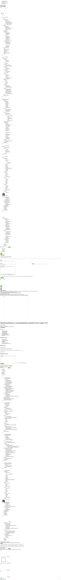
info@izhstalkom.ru (9, 348)
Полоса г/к (7, 85)
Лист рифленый (6, 47)
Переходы (7, 102)
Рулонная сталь (6, 393)
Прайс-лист (4, 341)
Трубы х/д (5, 208)
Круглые (7, 198)
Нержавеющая (8, 221)
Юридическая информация (6, 343)
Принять (1, 543)
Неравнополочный (8, 426)
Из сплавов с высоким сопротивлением (8, 228)
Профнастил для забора (9, 391)
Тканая (7, 241)
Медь (5, 177)
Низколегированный (9, 23)
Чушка (7, 165)
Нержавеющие (6, 206)
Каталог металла (5, 291)
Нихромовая (8, 527)
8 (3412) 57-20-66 (3, 347)
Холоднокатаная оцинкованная (10, 531)
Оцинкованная (8, 42)
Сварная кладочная (9, 535)
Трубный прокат (4, 332)
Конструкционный (8, 22)
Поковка (5, 153)
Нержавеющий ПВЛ (9, 386)
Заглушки (7, 455)
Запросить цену (2, 327)
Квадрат (5, 66)
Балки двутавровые (9, 416)
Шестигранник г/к (8, 466)
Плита (7, 164)
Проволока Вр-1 (8, 523)
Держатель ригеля (8, 454)
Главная (1, 291)
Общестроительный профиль (10, 479)
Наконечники (8, 134)
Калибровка (6, 69)
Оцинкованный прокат (7, 418)
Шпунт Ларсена (6, 95)
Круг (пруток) (8, 472)
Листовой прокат (4, 330)
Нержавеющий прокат (5, 334)
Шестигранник (8, 71)
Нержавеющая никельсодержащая (11, 424)
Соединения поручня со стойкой (7, 127)
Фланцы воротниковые (9, 439)
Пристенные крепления (9, 451)
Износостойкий (8, 21)
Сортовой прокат (11, 291)
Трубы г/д (5, 207)
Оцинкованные (6, 205)
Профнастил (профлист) (7, 387)
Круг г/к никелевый (9, 465)
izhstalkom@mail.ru (3, 5)
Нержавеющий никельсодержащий (11, 427)
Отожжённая (8, 229)
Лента (7, 163)
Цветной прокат (4, 333)
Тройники (7, 103)
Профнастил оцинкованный (10, 390)
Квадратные (7, 202)
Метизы (3, 335)
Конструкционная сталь (7, 463)
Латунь (5, 184)
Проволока (5, 218)
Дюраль (5, 172)
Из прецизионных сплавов (8, 236)
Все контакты (2, 351)
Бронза (5, 190)
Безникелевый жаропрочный (10, 442)
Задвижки (5, 142)
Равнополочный (8, 91)
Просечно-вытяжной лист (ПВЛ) (6, 51)
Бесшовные (7, 444)
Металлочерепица (8, 392)
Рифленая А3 (8, 405)
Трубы (5, 443)
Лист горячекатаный (7, 378)
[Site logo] (2, 284)
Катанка (7, 406)
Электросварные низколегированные (9, 506)
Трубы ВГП (6, 514)
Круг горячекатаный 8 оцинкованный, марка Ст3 (8, 292)
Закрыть (1, 366)
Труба (7, 83)
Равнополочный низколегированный (11, 429)
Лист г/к (7, 20)
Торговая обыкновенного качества (8, 223)
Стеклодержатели (8, 449)
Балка (5, 73)
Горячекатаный (8, 408)
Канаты (5, 245)
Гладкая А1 (7, 60)
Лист (6, 81)
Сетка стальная (6, 534)
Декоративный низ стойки (10, 456)
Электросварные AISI (9, 445)
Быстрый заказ (4, 339)
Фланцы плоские (8, 438)
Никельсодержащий (9, 109)
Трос (4, 243)
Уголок (7, 166)
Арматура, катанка (7, 403)
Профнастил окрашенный (10, 388)
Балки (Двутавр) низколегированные (11, 417)
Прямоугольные (8, 199)
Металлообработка (5, 340)
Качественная (8, 526)
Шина (7, 170)
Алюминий (5, 158)
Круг (6, 70)
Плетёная (7, 242)
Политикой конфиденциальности (28, 276)
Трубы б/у (5, 513)
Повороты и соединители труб (10, 452)
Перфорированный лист (7, 399)
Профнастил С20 (8, 389)
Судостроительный (9, 24)
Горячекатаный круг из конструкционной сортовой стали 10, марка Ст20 (11, 295)
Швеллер (7, 167)
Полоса (7, 82)
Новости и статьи (5, 342)
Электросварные (6, 502)
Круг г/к (7, 464)
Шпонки (5, 244)
